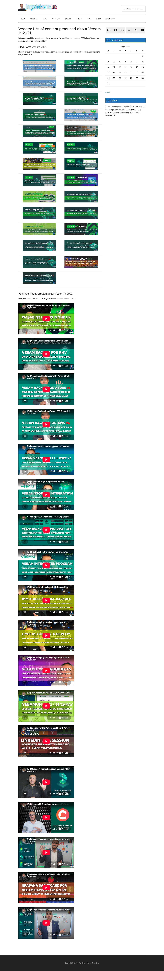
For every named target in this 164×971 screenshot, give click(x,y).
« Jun (107, 92)
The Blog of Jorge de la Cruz (89, 963)
